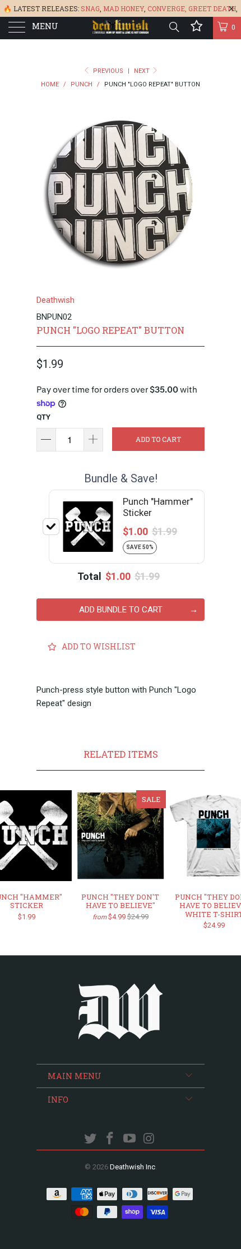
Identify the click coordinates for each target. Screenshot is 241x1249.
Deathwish (55, 300)
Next (142, 71)
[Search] (173, 27)
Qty (43, 417)
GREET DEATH (212, 8)
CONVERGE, (167, 8)
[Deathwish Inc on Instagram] (149, 1139)
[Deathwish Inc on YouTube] (130, 1139)
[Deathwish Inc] (121, 28)
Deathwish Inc (132, 1167)
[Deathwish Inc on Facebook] (110, 1139)
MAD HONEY (123, 8)
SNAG (90, 8)
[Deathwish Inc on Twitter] (90, 1139)
